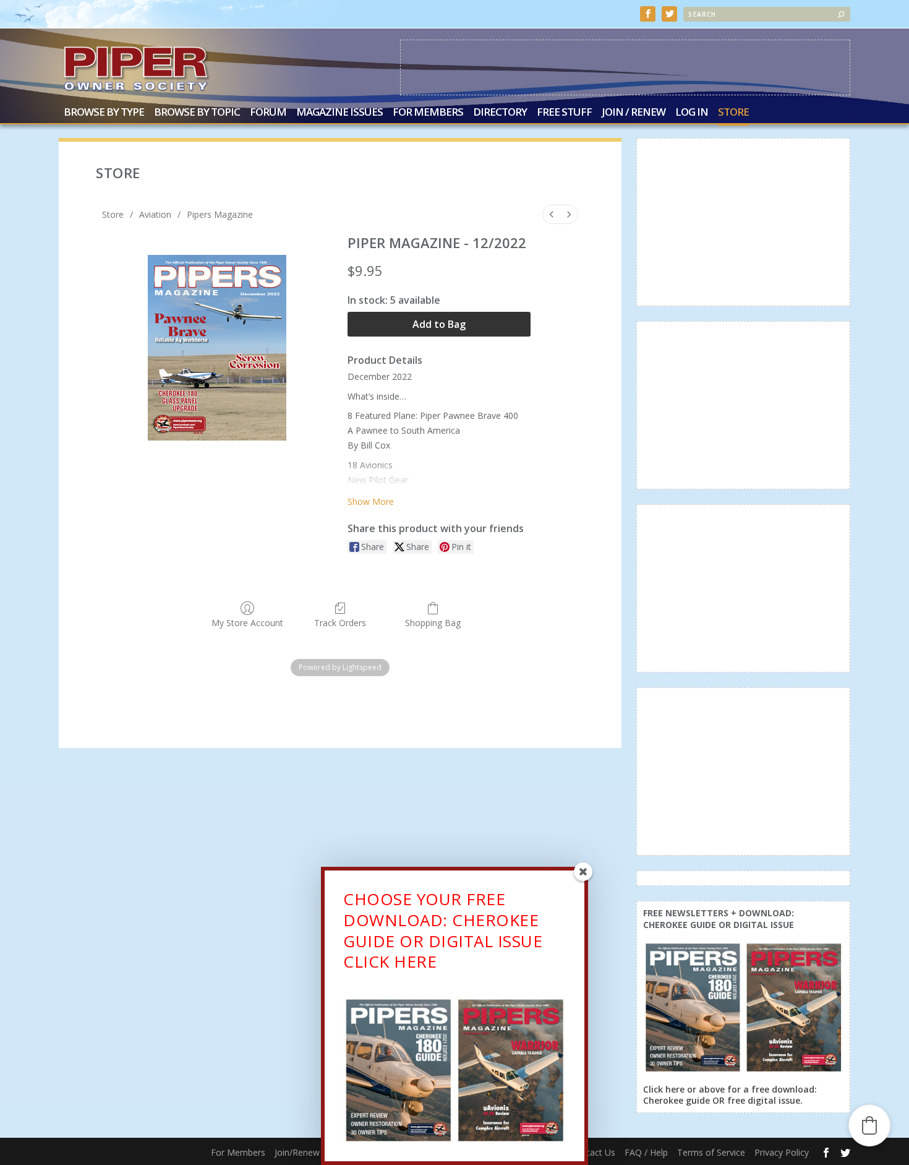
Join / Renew (633, 113)
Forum (268, 113)
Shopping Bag (433, 623)
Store (733, 113)
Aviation (155, 214)
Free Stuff (564, 113)
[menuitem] (551, 214)
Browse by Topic (197, 113)
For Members (428, 113)
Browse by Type (104, 113)
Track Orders (340, 623)
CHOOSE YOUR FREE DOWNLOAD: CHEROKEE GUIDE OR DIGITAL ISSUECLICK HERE (442, 930)
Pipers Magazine (220, 214)
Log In (691, 113)
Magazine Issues (339, 113)
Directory (500, 113)
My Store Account (247, 623)
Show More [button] (371, 501)
